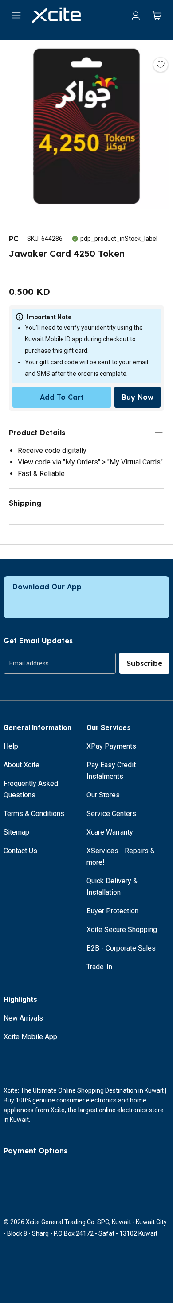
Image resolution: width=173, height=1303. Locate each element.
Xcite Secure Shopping (121, 929)
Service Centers (111, 813)
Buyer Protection (112, 911)
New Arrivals (23, 1018)
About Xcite (21, 765)
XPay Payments (111, 746)
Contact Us (20, 851)
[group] (60, 663)
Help (11, 746)
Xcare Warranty (109, 832)
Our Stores (103, 795)
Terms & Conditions (34, 813)
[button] (86, 128)
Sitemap (16, 832)
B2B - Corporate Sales (121, 948)
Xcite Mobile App (30, 1036)
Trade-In (99, 967)
